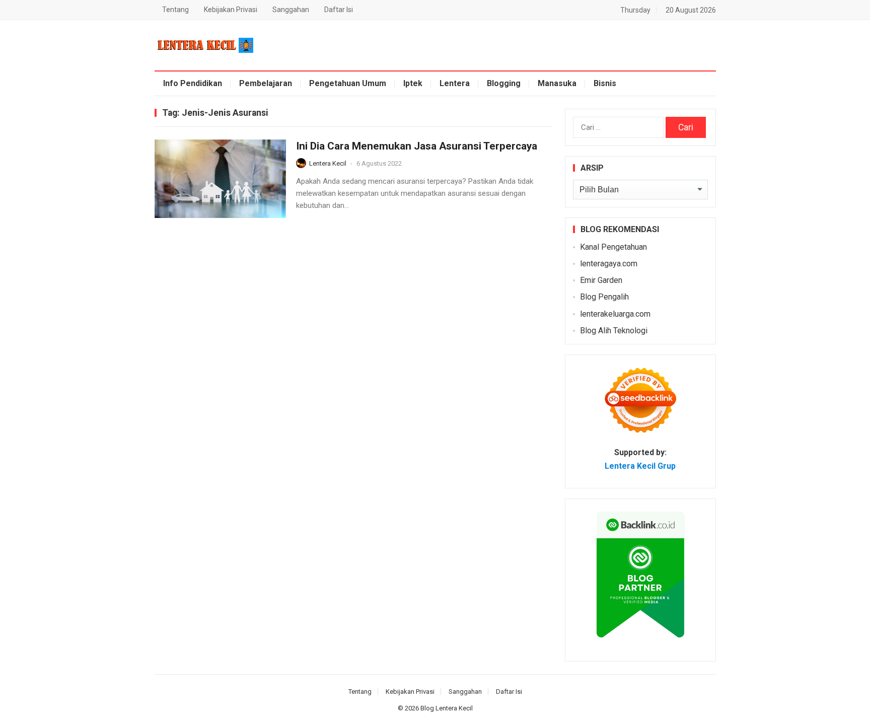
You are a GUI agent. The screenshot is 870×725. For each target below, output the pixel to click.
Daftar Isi (338, 10)
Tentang (175, 10)
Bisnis (605, 83)
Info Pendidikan (192, 83)
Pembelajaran (265, 83)
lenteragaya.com (608, 263)
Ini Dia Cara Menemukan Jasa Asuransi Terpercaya (416, 146)
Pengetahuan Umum (347, 83)
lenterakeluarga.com (615, 314)
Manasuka (557, 83)
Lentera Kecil (327, 163)
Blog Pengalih (604, 297)
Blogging (504, 83)
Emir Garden (601, 280)
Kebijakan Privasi (230, 10)
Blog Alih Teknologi (613, 330)
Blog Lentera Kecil (446, 708)
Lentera (455, 83)
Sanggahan (290, 10)
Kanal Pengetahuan (613, 247)
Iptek (412, 83)
